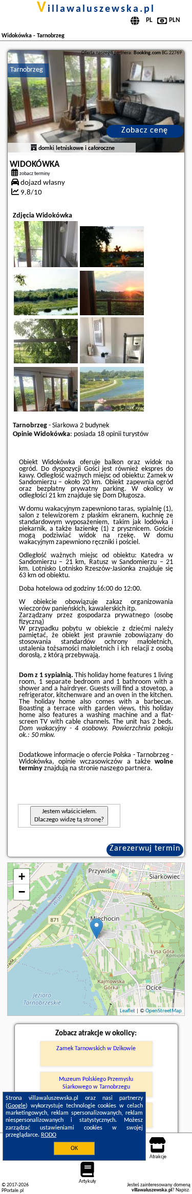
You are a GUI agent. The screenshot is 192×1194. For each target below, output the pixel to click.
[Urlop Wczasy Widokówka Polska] (126, 257)
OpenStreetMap (163, 1011)
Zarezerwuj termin (145, 848)
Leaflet (127, 1011)
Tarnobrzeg (26, 70)
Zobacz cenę (144, 130)
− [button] (21, 891)
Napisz (182, 1190)
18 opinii (109, 434)
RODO (48, 1135)
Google (17, 1106)
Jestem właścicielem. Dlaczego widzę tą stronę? (69, 815)
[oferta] (34, 148)
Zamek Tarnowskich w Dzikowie (96, 1049)
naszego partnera (125, 768)
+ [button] (21, 876)
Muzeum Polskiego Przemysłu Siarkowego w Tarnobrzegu (96, 1083)
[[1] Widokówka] (96, 101)
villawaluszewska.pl (96, 9)
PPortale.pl (13, 1190)
